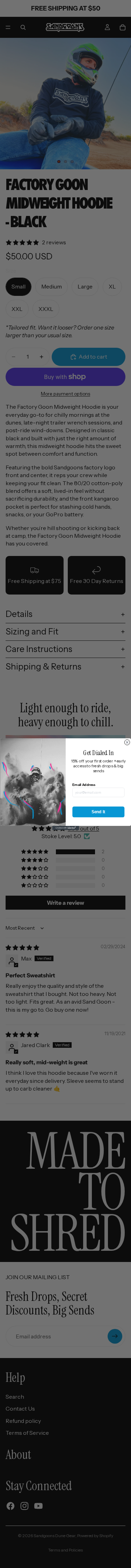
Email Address (83, 784)
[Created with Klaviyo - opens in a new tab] (65, 828)
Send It (98, 811)
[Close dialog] (127, 742)
